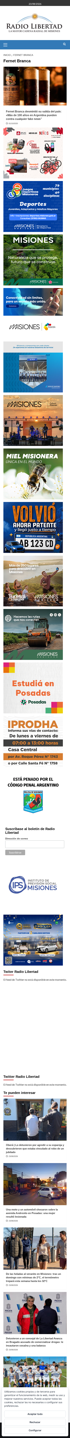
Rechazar (35, 1422)
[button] (6, 44)
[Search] (64, 44)
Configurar (35, 1430)
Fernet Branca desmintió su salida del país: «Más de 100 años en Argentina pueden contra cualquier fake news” (34, 115)
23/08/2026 (13, 1156)
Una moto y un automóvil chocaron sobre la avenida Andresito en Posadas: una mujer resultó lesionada (32, 1213)
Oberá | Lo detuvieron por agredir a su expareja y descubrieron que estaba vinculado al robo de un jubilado (35, 1149)
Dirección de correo (16, 838)
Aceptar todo (35, 1414)
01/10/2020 (13, 123)
